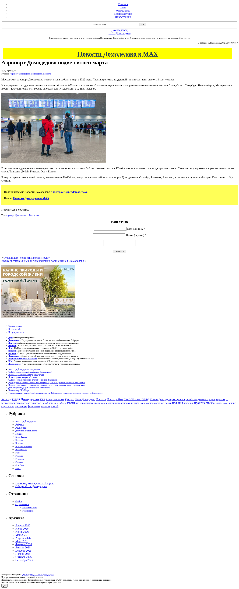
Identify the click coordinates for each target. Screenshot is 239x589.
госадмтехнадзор (31, 403)
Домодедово (36, 74)
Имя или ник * (136, 228)
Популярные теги (16, 332)
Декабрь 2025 (23, 550)
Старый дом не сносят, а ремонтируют (26, 257)
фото (30, 406)
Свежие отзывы (15, 326)
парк (136, 403)
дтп (77, 403)
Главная (123, 4)
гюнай (45, 403)
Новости (47, 74)
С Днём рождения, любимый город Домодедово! (30, 372)
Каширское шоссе (55, 399)
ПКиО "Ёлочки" (133, 399)
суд (3, 406)
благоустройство (11, 403)
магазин (105, 403)
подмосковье (156, 403)
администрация (205, 399)
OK (4, 585)
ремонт (217, 403)
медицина (114, 403)
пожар (168, 403)
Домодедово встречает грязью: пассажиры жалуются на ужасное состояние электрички (46, 382)
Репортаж (19, 459)
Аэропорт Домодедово (20, 74)
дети (51, 403)
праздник (189, 403)
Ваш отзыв (34, 215)
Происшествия (123, 13)
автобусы (191, 399)
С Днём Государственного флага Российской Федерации (32, 380)
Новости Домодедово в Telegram (34, 483)
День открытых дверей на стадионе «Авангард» (29, 387)
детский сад (60, 403)
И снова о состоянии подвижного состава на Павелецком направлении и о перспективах (46, 385)
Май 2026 (21, 534)
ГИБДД (16, 399)
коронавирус (86, 403)
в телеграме (69, 191)
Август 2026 (22, 525)
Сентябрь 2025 (24, 560)
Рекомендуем (28, 511)
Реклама (19, 456)
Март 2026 (21, 541)
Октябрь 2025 (23, 556)
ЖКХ (42, 399)
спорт (232, 402)
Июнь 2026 (22, 531)
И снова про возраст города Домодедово (26, 374)
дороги (70, 402)
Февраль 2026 (23, 544)
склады (225, 403)
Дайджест (19, 424)
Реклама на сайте (29, 507)
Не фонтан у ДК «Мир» (18, 390)
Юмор (18, 468)
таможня (9, 406)
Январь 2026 (22, 547)
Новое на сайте (15, 329)
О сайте (123, 7)
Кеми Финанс (21, 437)
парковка (144, 403)
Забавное (19, 434)
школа (36, 406)
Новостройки (123, 16)
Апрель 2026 (23, 538)
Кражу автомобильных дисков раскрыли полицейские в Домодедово (42, 260)
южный (54, 406)
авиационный (178, 399)
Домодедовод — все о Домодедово (38, 574)
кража (97, 403)
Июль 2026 (22, 528)
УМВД (145, 399)
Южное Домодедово (160, 399)
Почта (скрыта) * (136, 235)
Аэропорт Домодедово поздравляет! (24, 369)
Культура (69, 399)
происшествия (203, 403)
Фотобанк (19, 465)
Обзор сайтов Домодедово (31, 486)
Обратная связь (123, 11)
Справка (19, 462)
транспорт (21, 406)
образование (127, 403)
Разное (18, 453)
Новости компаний (23, 446)
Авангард (6, 399)
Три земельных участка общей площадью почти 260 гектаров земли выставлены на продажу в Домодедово (55, 393)
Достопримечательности (26, 431)
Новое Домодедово (85, 399)
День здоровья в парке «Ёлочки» (22, 377)
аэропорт (10, 215)
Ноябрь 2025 (22, 553)
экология (45, 406)
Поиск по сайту (99, 24)
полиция (177, 403)
